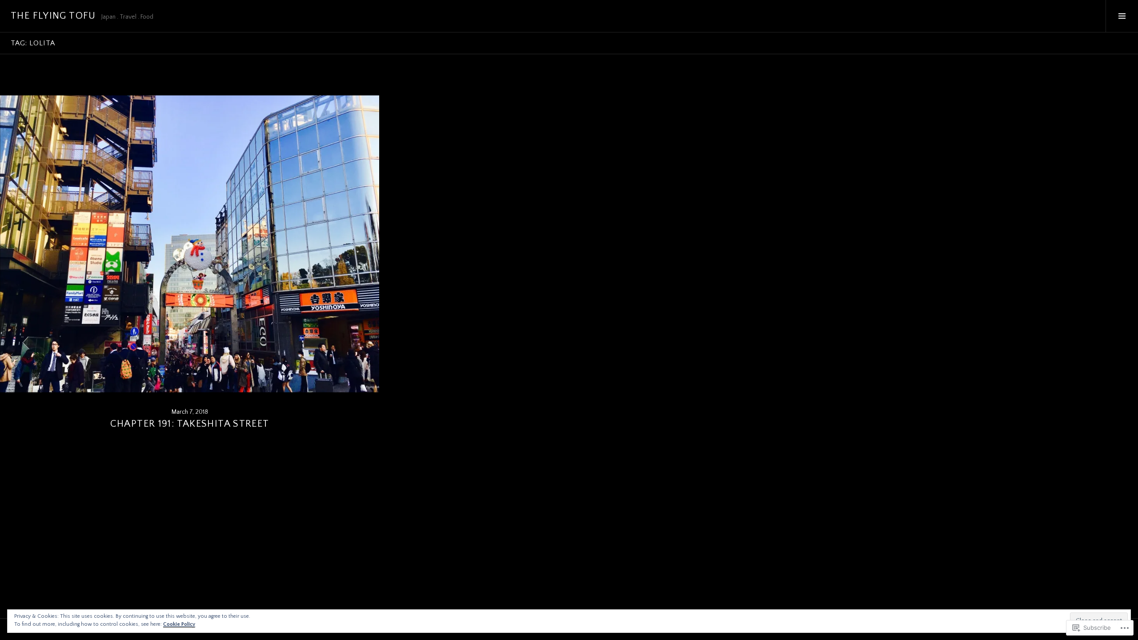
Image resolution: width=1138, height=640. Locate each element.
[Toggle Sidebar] (1122, 16)
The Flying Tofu (53, 15)
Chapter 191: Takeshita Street (189, 423)
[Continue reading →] (189, 243)
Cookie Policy (179, 624)
